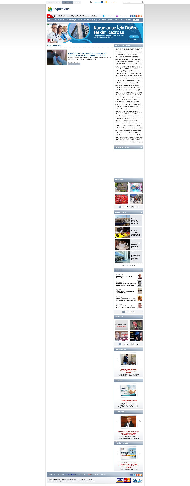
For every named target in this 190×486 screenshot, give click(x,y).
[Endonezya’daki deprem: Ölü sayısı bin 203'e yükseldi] (135, 199)
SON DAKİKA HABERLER (122, 45)
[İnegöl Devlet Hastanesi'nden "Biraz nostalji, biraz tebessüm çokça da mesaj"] (135, 325)
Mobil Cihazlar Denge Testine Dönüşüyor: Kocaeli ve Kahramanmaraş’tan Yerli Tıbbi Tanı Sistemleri (136, 257)
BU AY (133, 265)
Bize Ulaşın (103, 474)
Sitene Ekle (76, 2)
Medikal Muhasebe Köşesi (126, 291)
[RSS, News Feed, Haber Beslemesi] (140, 16)
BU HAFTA (128, 265)
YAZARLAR (118, 270)
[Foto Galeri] (108, 16)
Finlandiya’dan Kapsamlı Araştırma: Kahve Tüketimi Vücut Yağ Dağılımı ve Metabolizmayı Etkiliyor (136, 245)
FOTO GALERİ (119, 179)
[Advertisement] (36, 34)
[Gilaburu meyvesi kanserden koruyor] (121, 199)
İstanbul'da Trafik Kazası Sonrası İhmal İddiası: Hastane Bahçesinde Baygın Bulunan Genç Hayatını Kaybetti (136, 233)
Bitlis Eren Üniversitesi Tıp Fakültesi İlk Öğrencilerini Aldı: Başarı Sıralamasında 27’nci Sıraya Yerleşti (136, 221)
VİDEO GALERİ (119, 317)
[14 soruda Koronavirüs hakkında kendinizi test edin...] (135, 187)
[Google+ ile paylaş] (137, 16)
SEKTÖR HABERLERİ (122, 443)
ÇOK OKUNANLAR (120, 212)
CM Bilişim (91, 481)
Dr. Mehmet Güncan (126, 276)
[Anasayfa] (50, 16)
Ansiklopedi (49, 2)
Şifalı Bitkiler (58, 2)
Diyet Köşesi (124, 297)
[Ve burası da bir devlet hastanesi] (121, 187)
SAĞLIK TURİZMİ (120, 412)
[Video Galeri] (121, 16)
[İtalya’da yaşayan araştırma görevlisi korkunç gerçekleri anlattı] (121, 336)
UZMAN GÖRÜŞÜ (121, 349)
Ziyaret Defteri (81, 474)
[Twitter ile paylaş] (134, 16)
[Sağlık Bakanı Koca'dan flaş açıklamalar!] (135, 336)
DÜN (123, 265)
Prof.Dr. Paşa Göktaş (124, 306)
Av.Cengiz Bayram (124, 283)
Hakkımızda (52, 474)
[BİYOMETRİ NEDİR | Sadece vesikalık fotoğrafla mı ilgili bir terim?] (121, 325)
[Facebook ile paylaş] (131, 16)
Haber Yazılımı (85, 481)
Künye (96, 474)
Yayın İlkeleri (60, 474)
